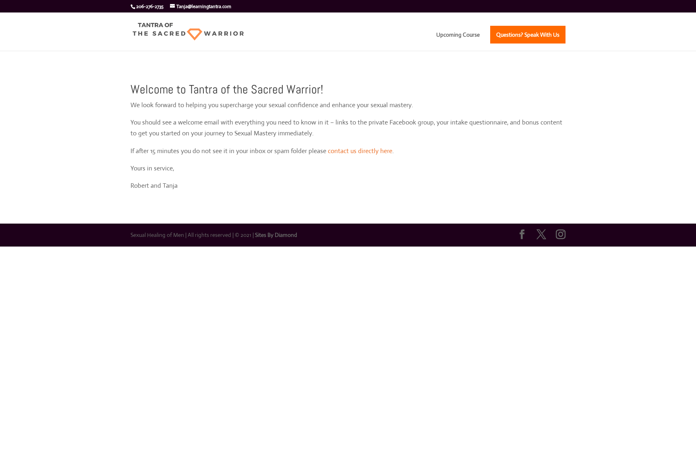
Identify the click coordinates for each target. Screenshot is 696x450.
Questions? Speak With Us (527, 34)
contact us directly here (360, 151)
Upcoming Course (458, 35)
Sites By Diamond (276, 234)
